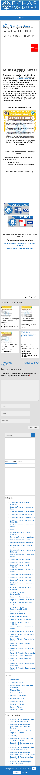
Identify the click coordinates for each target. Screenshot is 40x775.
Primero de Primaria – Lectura (20, 540)
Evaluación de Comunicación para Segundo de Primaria (21, 739)
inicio (12, 529)
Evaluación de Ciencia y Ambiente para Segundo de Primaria (21, 744)
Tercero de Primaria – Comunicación (22, 653)
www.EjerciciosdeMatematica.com (20, 249)
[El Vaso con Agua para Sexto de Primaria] (6, 342)
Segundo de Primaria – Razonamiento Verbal (18, 613)
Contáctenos (14, 680)
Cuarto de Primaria (16, 683)
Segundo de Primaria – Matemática (22, 600)
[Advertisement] (22, 12)
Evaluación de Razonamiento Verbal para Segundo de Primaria (22, 720)
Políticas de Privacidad (18, 696)
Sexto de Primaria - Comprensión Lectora (17, 26)
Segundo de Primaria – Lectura (20, 597)
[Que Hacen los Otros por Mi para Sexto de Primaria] (6, 317)
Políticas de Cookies (17, 693)
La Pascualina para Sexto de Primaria (27, 320)
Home (7, 24)
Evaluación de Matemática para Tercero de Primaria (20, 762)
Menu (21, 18)
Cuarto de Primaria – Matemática (21, 514)
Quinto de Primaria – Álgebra (20, 559)
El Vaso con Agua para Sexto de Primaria (9, 345)
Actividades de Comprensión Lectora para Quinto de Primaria (29, 346)
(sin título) (13, 735)
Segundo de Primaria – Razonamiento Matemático (19, 608)
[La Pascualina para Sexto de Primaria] (26, 317)
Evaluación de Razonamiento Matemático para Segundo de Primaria (20, 726)
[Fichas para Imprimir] (20, 9)
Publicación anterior (7, 364)
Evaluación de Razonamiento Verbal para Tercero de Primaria (22, 748)
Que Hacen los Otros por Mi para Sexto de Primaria (10, 321)
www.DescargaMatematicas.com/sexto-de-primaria (20, 244)
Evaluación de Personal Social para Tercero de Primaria (22, 758)
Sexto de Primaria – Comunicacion (21, 631)
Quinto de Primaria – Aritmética (20, 562)
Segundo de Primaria (17, 704)
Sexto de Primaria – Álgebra (19, 616)
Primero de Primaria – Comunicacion (22, 537)
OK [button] (34, 769)
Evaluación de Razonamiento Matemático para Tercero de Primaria (22, 753)
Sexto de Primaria (23, 79)
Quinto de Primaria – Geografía (20, 577)
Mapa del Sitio (15, 690)
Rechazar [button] (17, 772)
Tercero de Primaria (16, 710)
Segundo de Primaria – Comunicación (18, 593)
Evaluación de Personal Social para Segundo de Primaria (22, 732)
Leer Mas (24, 772)
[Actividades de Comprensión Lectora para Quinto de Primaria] (30, 336)
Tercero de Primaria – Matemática (21, 656)
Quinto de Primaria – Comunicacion (22, 574)
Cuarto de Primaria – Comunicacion (22, 512)
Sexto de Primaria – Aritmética (20, 619)
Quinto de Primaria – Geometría (20, 580)
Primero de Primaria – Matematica (21, 543)
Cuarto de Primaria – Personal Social (22, 517)
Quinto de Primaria (16, 701)
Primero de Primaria (17, 698)
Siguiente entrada (31, 363)
